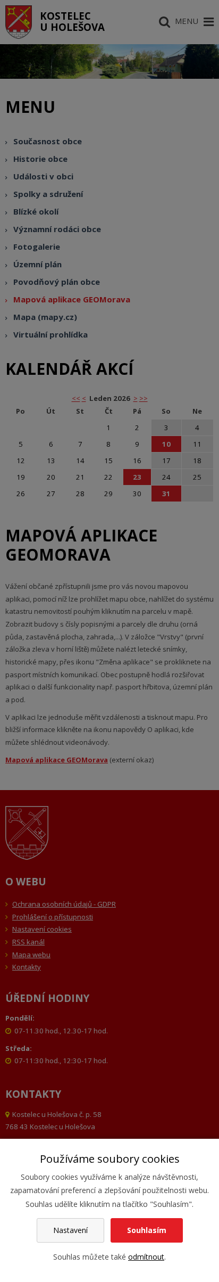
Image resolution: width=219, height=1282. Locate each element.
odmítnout (146, 1257)
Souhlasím (146, 1230)
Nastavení (70, 1230)
